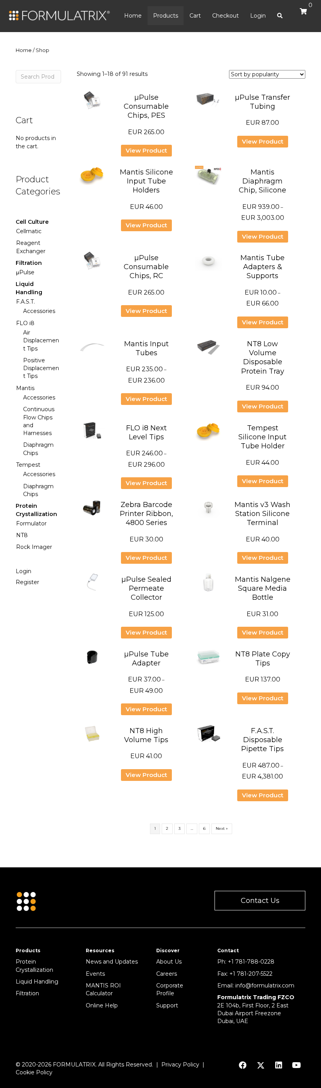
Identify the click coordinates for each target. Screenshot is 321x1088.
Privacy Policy (180, 1064)
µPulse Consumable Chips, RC (146, 267)
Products (165, 15)
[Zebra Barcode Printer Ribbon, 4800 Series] (92, 510)
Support (167, 1005)
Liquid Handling (37, 981)
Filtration (27, 993)
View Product (146, 150)
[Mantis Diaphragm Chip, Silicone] (208, 178)
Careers (166, 973)
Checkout (225, 15)
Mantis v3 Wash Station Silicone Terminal (262, 513)
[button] (260, 901)
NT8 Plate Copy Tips (262, 658)
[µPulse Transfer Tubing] (208, 103)
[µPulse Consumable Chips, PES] (92, 103)
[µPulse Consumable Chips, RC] (92, 264)
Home (133, 15)
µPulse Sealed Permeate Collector (146, 588)
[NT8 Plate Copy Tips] (208, 660)
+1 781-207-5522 (250, 973)
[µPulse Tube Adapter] (92, 660)
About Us (169, 961)
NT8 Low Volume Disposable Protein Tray (262, 358)
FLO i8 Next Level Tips (146, 432)
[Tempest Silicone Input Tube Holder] (208, 434)
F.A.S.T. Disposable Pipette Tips (262, 740)
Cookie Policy (34, 1072)
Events (95, 973)
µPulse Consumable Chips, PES (146, 106)
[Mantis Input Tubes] (92, 350)
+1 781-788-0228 (251, 961)
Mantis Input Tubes (146, 348)
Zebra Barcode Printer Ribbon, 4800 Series (146, 513)
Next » (222, 828)
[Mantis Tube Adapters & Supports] (208, 264)
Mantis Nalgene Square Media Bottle (262, 588)
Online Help (102, 1005)
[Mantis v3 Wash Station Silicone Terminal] (208, 510)
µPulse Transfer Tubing (262, 102)
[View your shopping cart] (301, 15)
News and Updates (112, 961)
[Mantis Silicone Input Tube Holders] (92, 178)
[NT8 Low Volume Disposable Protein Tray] (208, 350)
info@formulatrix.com (264, 985)
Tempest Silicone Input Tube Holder (262, 437)
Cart (195, 15)
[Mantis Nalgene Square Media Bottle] (208, 585)
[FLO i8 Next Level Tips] (92, 434)
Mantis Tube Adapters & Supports (262, 267)
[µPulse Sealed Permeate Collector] (92, 585)
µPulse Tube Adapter (146, 658)
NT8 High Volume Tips (146, 735)
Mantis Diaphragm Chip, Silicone (262, 181)
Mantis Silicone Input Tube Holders (146, 181)
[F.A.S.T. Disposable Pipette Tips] (208, 737)
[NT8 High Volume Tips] (92, 737)
